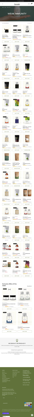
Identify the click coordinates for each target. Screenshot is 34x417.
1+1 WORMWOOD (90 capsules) (5, 56)
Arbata (24, 72)
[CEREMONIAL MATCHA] (27, 156)
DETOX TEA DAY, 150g (16, 55)
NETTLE (14, 236)
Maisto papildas (4, 34)
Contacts (3, 374)
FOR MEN (14, 126)
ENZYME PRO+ (25, 109)
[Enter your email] (15, 398)
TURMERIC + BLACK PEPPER (16, 74)
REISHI (14, 217)
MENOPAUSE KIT (5, 253)
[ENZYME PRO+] (27, 102)
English (5, 416)
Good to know (15, 370)
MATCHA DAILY (4, 109)
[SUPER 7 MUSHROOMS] (6, 192)
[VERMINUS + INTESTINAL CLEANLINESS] (27, 192)
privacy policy (15, 374)
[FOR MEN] (17, 120)
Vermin (3, 73)
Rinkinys (24, 125)
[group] (6, 38)
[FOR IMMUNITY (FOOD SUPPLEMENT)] (6, 120)
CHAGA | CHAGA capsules (5, 146)
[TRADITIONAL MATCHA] (6, 229)
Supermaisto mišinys (5, 162)
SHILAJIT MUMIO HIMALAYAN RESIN (5, 36)
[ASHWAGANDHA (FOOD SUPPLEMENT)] (6, 211)
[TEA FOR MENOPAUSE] (27, 247)
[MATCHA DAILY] (6, 102)
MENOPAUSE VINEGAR (16, 253)
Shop (5, 7)
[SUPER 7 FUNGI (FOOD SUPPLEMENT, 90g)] (17, 156)
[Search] (30, 4)
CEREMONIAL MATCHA (26, 163)
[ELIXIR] (27, 48)
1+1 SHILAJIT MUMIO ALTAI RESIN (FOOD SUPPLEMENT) (17, 36)
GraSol (3, 370)
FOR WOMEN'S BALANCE (27, 217)
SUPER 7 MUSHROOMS (6, 199)
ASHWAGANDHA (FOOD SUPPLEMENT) (6, 218)
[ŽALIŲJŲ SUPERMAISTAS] (6, 156)
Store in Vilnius (4, 373)
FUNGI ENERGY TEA (16, 109)
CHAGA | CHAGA (25, 145)
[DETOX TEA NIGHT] (6, 85)
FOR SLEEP (4, 327)
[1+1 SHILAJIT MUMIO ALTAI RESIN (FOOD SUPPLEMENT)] (17, 29)
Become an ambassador (6, 378)
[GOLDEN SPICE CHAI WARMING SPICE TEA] (17, 138)
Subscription (4, 375)
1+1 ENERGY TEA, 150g (26, 73)
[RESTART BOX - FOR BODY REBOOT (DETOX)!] (27, 120)
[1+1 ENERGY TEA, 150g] (27, 66)
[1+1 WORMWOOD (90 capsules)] (6, 48)
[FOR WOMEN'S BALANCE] (27, 211)
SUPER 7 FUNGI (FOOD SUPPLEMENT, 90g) (16, 164)
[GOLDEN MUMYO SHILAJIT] (27, 29)
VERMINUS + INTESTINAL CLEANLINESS (27, 200)
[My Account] (28, 4)
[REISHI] (17, 211)
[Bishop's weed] (27, 229)
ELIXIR (24, 55)
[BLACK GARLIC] (17, 85)
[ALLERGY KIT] (6, 264)
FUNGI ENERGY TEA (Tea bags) (27, 271)
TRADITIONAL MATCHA (6, 236)
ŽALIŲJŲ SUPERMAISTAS (6, 163)
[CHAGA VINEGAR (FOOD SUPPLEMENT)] (17, 264)
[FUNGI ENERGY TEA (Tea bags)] (27, 264)
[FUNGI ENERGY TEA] (17, 102)
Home (3, 7)
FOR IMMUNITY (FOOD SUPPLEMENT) (5, 127)
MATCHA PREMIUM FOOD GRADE (17, 200)
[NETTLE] (17, 229)
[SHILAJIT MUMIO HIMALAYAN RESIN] (6, 29)
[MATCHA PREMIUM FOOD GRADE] (17, 192)
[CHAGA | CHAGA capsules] (6, 138)
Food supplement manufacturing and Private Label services (6, 380)
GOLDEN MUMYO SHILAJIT (27, 35)
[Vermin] (6, 66)
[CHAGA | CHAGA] (27, 138)
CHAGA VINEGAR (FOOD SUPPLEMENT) (16, 271)
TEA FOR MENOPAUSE (26, 253)
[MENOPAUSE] (27, 85)
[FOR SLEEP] (9, 318)
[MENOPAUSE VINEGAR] (17, 247)
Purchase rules (15, 373)
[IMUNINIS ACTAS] (6, 175)
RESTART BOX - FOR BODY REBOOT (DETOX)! (27, 127)
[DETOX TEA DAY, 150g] (17, 48)
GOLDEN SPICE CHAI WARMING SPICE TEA (16, 146)
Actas (13, 252)
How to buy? (14, 375)
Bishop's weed (25, 236)
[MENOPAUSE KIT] (6, 247)
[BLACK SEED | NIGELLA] (27, 175)
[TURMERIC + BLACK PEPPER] (17, 66)
